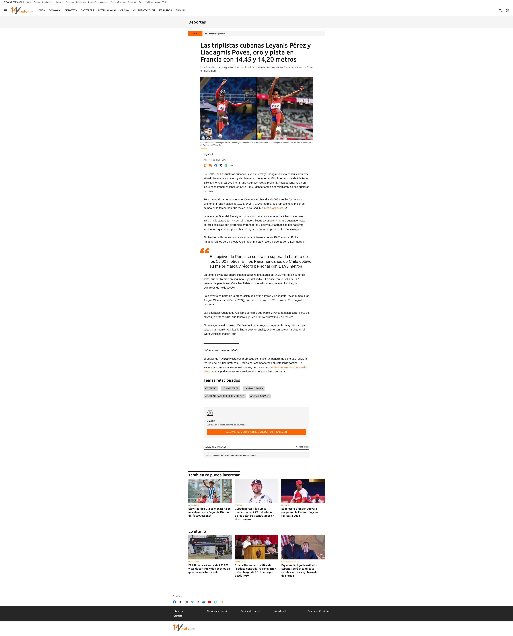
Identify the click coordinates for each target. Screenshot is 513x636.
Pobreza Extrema (118, 2)
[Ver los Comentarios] (210, 165)
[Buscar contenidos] (500, 11)
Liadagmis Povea (253, 388)
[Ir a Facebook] (175, 602)
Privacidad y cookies (250, 611)
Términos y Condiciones (319, 611)
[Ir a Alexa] (216, 602)
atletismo (210, 388)
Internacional (107, 10)
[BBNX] (184, 627)
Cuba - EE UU (161, 2)
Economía (55, 10)
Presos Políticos (146, 2)
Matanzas (104, 2)
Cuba (41, 10)
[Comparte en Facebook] (215, 165)
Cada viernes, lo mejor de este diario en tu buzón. (256, 432)
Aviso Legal (280, 611)
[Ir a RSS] (222, 602)
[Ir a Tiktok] (198, 602)
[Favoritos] (205, 165)
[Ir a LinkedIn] (204, 602)
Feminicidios (47, 2)
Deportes (71, 10)
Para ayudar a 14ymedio (215, 34)
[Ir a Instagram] (187, 602)
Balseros (59, 2)
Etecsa (37, 2)
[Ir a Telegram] (193, 602)
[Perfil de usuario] (507, 10)
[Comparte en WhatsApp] (226, 165)
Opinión (124, 10)
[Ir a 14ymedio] (22, 10)
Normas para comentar (218, 611)
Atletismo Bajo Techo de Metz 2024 (224, 396)
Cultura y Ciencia (144, 10)
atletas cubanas (259, 396)
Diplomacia (81, 2)
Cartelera (87, 10)
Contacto (177, 616)
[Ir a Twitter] (181, 602)
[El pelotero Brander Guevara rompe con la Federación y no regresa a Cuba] (303, 491)
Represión (92, 2)
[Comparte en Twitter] (221, 165)
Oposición (132, 2)
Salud (28, 2)
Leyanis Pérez (230, 388)
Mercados (165, 10)
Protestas (70, 2)
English (181, 10)
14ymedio (178, 611)
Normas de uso (302, 447)
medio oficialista (273, 208)
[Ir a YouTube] (210, 602)
